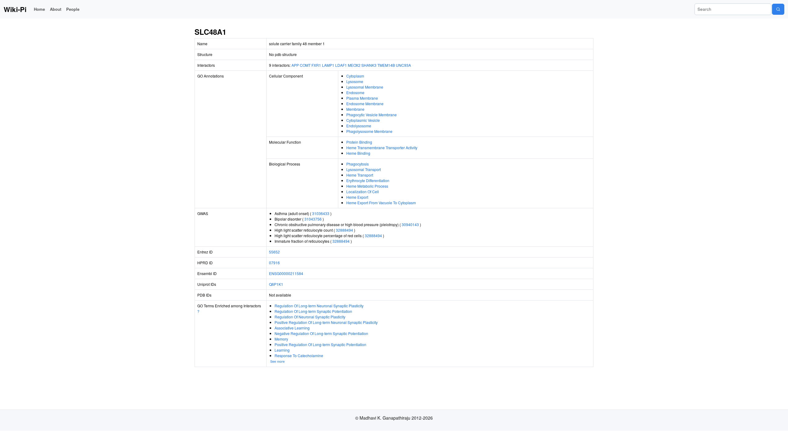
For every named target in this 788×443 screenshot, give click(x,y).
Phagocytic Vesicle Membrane (371, 114)
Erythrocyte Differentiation (367, 180)
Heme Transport (359, 175)
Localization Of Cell (362, 191)
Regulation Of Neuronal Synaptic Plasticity (310, 316)
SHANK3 (368, 65)
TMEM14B (386, 65)
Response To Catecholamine (299, 355)
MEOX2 (354, 65)
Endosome (355, 92)
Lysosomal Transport (363, 169)
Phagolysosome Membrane (369, 131)
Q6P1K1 (276, 284)
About (55, 9)
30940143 (410, 224)
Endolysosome (358, 125)
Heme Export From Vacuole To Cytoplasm (381, 202)
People (72, 9)
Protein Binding (359, 142)
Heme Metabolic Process (367, 186)
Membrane (355, 109)
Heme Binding (358, 153)
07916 (274, 262)
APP (295, 65)
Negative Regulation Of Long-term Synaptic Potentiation (321, 333)
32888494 (344, 230)
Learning (282, 350)
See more (277, 361)
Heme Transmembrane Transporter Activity (381, 147)
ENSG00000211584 (286, 273)
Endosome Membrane (365, 103)
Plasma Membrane (362, 98)
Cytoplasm (355, 75)
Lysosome (354, 81)
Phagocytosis (357, 163)
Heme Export (357, 197)
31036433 (320, 213)
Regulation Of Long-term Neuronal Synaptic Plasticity (319, 305)
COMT (305, 65)
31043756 (313, 219)
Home (39, 9)
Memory (281, 338)
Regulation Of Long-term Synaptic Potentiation (313, 311)
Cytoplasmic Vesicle (363, 120)
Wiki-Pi (15, 9)
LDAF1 (341, 65)
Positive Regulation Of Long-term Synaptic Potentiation (320, 344)
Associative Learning (292, 327)
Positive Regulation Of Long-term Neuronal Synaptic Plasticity (326, 322)
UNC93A (403, 65)
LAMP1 (328, 65)
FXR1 (316, 65)
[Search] (778, 9)
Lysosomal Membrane (364, 87)
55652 (274, 251)
